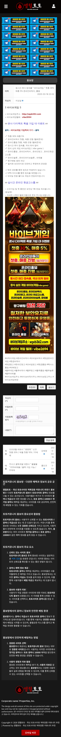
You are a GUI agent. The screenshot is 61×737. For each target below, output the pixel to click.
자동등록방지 (9, 418)
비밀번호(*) (9, 408)
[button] (6, 6)
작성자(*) (8, 399)
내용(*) (8, 430)
